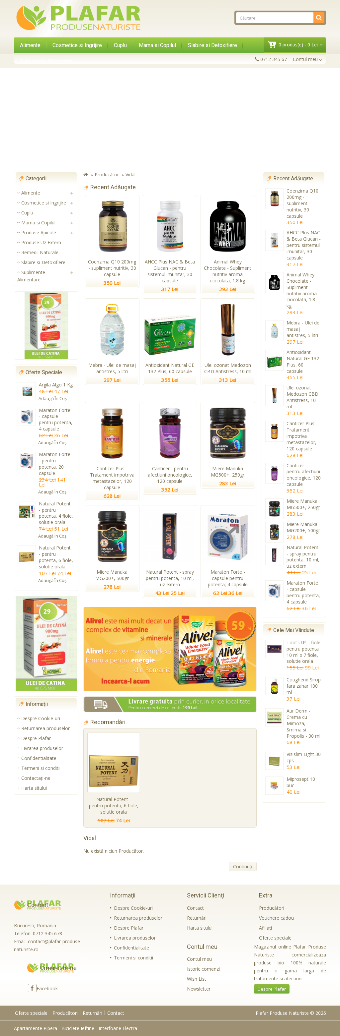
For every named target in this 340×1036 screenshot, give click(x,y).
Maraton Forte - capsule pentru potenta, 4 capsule (55, 419)
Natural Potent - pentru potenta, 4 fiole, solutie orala (56, 513)
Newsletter (199, 989)
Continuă (242, 866)
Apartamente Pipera (35, 1028)
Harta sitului (34, 788)
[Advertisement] (170, 119)
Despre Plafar (36, 738)
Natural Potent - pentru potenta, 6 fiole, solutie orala (56, 557)
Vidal (130, 174)
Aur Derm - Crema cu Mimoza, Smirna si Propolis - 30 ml (303, 723)
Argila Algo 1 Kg (56, 384)
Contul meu (199, 959)
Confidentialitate (38, 758)
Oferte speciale (275, 938)
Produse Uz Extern (41, 242)
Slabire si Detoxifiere (212, 45)
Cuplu (120, 45)
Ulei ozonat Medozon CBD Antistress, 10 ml (227, 368)
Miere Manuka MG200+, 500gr (112, 575)
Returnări (197, 918)
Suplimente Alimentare (46, 61)
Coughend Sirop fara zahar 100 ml (304, 685)
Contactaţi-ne (35, 778)
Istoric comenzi (203, 969)
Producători (271, 908)
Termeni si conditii (40, 768)
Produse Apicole (38, 232)
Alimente (30, 45)
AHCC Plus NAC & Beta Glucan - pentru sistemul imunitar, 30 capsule (170, 271)
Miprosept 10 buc (301, 782)
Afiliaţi (265, 928)
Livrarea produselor (42, 748)
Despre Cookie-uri (40, 718)
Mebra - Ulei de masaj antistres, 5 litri (112, 368)
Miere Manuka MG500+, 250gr (227, 471)
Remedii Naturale (39, 252)
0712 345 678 (47, 933)
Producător (107, 174)
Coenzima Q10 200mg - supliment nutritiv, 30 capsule (112, 268)
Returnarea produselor (45, 728)
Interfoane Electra (118, 1028)
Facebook (47, 988)
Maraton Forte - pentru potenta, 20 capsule (54, 463)
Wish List (196, 979)
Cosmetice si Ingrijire (77, 45)
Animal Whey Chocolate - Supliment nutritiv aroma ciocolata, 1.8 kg (227, 271)
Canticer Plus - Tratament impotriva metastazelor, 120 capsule (112, 477)
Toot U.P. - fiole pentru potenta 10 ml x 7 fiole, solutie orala (303, 651)
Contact (195, 908)
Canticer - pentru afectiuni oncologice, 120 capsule (170, 474)
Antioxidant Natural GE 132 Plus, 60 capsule (169, 368)
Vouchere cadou (276, 918)
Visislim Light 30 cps (304, 757)
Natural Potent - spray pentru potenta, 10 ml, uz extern (170, 578)
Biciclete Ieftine (77, 1028)
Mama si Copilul (157, 45)
